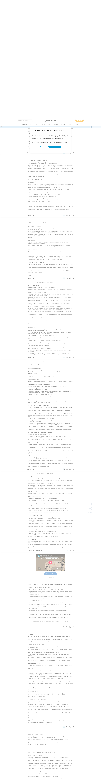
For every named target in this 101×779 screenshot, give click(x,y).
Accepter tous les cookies (55, 28)
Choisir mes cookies (44, 28)
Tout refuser (50, 31)
